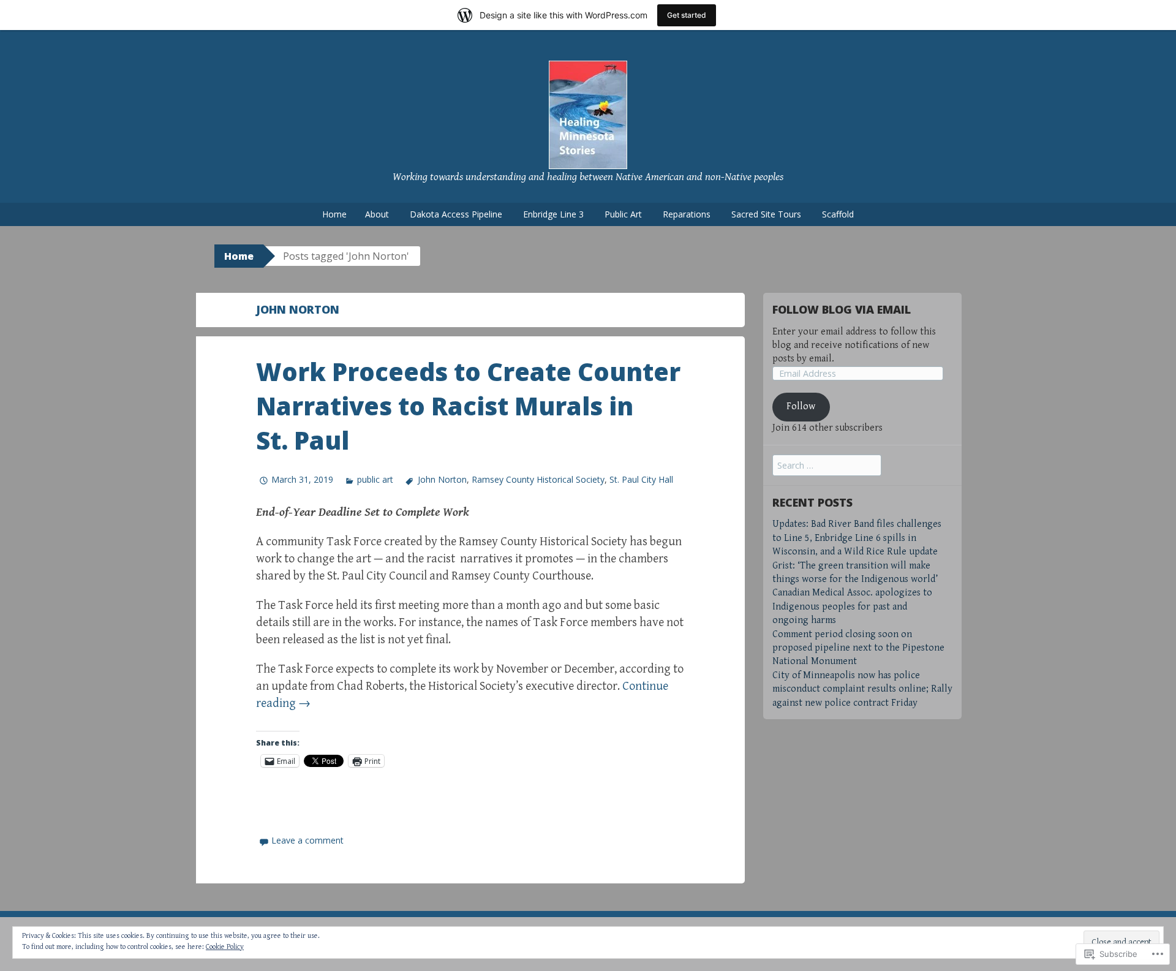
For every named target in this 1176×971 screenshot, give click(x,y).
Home (334, 214)
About (377, 214)
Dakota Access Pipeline (456, 214)
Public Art (623, 214)
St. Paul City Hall (641, 479)
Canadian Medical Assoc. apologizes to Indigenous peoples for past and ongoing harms (852, 606)
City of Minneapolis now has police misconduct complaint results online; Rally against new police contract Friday (862, 689)
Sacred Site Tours (766, 214)
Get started (686, 15)
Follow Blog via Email (841, 309)
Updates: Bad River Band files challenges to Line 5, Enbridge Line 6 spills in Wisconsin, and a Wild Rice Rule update (856, 537)
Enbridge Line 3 (553, 214)
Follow (800, 406)
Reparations (686, 214)
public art (375, 479)
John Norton (442, 479)
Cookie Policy (225, 947)
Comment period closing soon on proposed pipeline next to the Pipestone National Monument (858, 648)
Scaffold (838, 214)
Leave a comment (307, 840)
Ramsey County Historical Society (538, 479)
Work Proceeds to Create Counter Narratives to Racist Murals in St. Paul (468, 406)
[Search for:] (826, 466)
